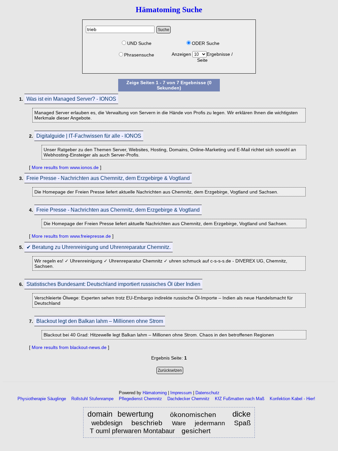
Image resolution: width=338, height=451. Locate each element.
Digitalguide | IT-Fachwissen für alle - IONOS (88, 136)
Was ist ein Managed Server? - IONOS (71, 99)
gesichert (197, 431)
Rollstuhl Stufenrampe (92, 398)
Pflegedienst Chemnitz (140, 398)
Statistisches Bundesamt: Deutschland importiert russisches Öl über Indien (113, 284)
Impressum (181, 392)
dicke (241, 414)
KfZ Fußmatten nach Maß (239, 398)
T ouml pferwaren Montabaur (132, 430)
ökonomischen (193, 414)
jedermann (210, 423)
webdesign (106, 423)
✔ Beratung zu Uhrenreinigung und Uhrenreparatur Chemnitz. (98, 247)
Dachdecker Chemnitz (188, 398)
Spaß (242, 423)
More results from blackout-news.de (69, 347)
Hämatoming (155, 392)
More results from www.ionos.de (65, 167)
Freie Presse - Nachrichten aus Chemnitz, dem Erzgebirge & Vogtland (108, 178)
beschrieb (148, 423)
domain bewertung (120, 414)
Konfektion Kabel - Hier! (292, 398)
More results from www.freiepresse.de (71, 236)
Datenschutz (207, 392)
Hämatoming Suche (169, 9)
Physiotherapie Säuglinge (41, 398)
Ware (180, 423)
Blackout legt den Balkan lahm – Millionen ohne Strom (99, 321)
